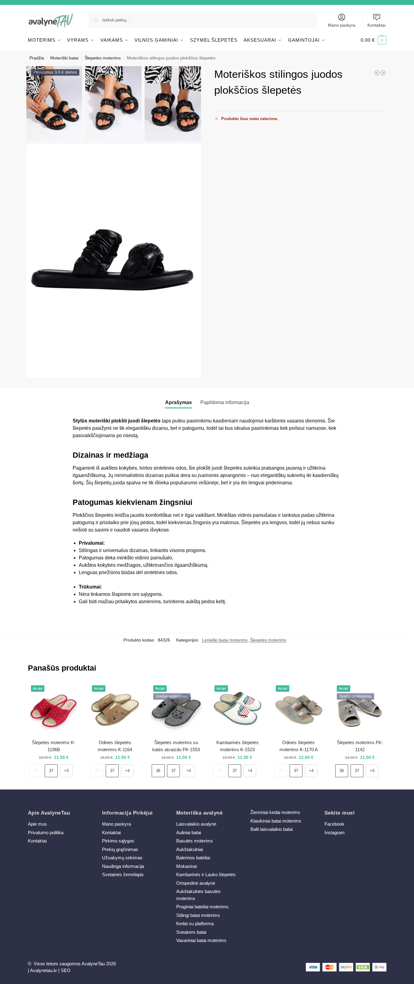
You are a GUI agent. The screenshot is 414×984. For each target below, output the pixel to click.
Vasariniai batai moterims (201, 940)
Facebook (334, 824)
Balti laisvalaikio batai (271, 829)
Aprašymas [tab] (178, 402)
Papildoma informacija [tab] (224, 402)
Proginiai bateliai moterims (202, 906)
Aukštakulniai (189, 849)
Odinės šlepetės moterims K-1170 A (298, 746)
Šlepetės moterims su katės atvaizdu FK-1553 (176, 746)
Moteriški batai (64, 58)
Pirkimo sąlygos (118, 840)
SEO (65, 970)
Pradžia (36, 58)
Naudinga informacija (123, 866)
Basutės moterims (194, 840)
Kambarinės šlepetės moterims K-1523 (237, 746)
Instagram (335, 832)
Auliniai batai (188, 832)
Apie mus (37, 824)
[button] (373, 40)
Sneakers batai (191, 932)
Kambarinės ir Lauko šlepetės (206, 874)
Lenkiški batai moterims (225, 640)
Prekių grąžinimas (120, 849)
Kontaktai (376, 25)
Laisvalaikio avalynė (196, 824)
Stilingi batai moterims (198, 915)
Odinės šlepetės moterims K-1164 (115, 746)
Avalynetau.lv (43, 970)
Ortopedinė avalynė (195, 883)
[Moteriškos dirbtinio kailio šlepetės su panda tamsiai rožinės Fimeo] (383, 73)
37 (51, 770)
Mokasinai (186, 866)
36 (36, 770)
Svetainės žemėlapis (123, 874)
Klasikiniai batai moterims (275, 820)
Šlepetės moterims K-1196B (53, 746)
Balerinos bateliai (193, 857)
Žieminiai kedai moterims (275, 812)
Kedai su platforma (195, 923)
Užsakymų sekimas (122, 857)
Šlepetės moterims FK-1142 (360, 746)
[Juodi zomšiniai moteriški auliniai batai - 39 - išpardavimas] (377, 73)
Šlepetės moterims (103, 58)
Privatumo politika (45, 832)
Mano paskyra (341, 25)
